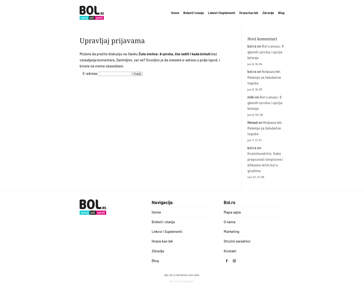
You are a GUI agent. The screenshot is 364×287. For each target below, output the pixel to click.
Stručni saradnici (237, 241)
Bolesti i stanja (193, 13)
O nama (229, 222)
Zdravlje (268, 13)
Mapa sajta (232, 212)
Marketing (231, 231)
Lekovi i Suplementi (221, 13)
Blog (281, 13)
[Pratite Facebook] (227, 261)
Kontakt (230, 251)
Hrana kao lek (248, 13)
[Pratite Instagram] (234, 261)
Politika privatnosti (182, 281)
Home (175, 13)
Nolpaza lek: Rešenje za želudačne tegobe (264, 77)
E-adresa (90, 73)
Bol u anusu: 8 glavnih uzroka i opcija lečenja (265, 52)
